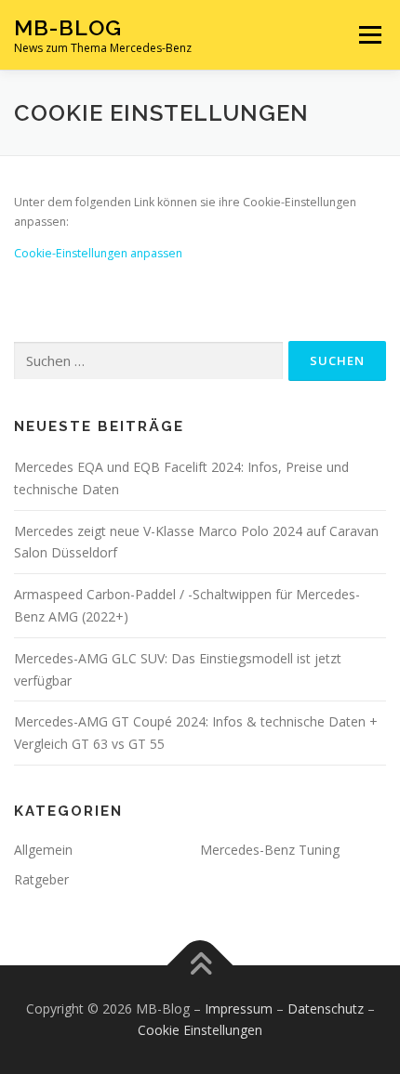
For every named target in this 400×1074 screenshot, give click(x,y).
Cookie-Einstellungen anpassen (98, 253)
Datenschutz (325, 1008)
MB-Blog (68, 27)
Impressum (239, 1008)
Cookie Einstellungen (200, 1030)
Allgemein (43, 849)
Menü (368, 35)
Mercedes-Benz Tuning (270, 849)
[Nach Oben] (200, 965)
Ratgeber (41, 879)
